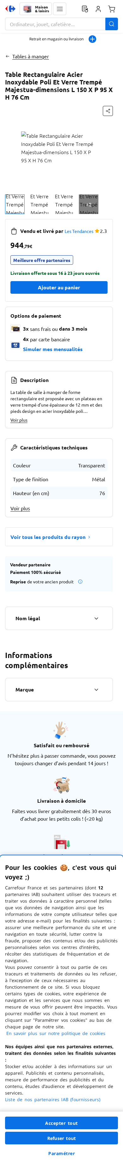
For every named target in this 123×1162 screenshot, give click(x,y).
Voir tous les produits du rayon (47, 537)
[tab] (15, 204)
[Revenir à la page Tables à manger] (7, 56)
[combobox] (61, 24)
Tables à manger (30, 56)
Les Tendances (79, 231)
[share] (108, 111)
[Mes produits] (84, 9)
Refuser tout (61, 1138)
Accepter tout (61, 1123)
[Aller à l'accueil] (10, 9)
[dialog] (61, 1008)
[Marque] (96, 689)
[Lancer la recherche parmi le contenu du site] (112, 24)
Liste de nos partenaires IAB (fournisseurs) (52, 1099)
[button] (59, 9)
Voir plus (18, 420)
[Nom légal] (96, 618)
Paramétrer (61, 1153)
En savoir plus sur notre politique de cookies (55, 1033)
